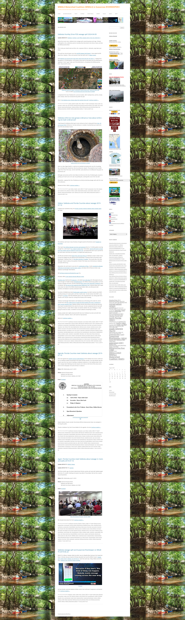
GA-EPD (73, 103)
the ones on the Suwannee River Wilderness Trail (78, 285)
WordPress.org (112, 395)
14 (119, 374)
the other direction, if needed (81, 259)
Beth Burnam (81, 323)
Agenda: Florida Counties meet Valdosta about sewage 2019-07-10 (80, 354)
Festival (121, 307)
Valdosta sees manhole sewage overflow (70, 560)
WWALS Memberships (114, 49)
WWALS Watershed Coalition (77, 108)
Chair (93, 323)
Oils (93, 105)
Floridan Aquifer (121, 309)
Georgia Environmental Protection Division (83, 105)
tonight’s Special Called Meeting (76, 358)
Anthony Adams (74, 323)
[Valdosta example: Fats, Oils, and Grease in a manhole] (80, 161)
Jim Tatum (64, 328)
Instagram (113, 217)
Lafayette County (93, 328)
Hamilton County (94, 327)
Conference (70, 321)
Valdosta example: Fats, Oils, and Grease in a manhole (80, 163)
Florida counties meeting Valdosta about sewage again (88, 208)
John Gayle (68, 328)
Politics (72, 189)
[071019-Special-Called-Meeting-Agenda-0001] (80, 416)
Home (59, 13)
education (60, 327)
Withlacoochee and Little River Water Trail (91, 107)
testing (95, 598)
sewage (95, 190)
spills (96, 335)
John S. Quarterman (116, 314)
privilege (63, 333)
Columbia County (99, 323)
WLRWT (68, 108)
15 (122, 374)
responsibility (76, 333)
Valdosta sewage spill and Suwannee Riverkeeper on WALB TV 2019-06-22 (79, 551)
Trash (79, 189)
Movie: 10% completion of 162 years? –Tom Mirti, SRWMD (80, 516)
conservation (91, 189)
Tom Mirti (100, 339)
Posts (76, 13)
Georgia (73, 596)
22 (122, 376)
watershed (65, 448)
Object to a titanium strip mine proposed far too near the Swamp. (117, 85)
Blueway (70, 594)
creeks (69, 103)
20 (117, 376)
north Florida (77, 332)
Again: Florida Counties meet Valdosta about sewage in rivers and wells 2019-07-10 (80, 460)
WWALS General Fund (114, 110)
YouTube (113, 221)
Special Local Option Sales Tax (88, 335)
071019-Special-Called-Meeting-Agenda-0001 (80, 417)
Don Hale (89, 325)
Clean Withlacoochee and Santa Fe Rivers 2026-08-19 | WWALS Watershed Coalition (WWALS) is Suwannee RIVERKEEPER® (118, 278)
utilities (98, 598)
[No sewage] (80, 584)
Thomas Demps (94, 339)
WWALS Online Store (114, 168)
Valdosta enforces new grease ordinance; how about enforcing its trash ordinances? (80, 119)
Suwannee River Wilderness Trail (65, 339)
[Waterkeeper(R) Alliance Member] (112, 204)
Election (80, 523)
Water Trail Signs (113, 116)
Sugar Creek (73, 598)
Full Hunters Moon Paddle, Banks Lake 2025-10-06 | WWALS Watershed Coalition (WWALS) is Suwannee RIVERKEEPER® (118, 286)
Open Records (93, 332)
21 (119, 376)
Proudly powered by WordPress (64, 614)
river (99, 105)
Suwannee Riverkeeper (66, 107)
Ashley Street (96, 594)
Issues (104, 13)
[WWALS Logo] (114, 196)
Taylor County (87, 339)
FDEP (116, 307)
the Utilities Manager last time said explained (75, 247)
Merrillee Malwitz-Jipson (69, 332)
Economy (76, 321)
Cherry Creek (97, 103)
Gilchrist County (83, 327)
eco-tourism (94, 325)
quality (95, 105)
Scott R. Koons (68, 335)
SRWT (111, 333)
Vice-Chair (88, 340)
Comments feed (112, 393)
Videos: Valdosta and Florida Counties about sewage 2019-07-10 (79, 204)
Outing (86, 321)
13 (117, 374)
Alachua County (61, 323)
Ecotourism (74, 280)
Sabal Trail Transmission (116, 326)
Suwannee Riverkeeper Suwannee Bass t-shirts (114, 165)
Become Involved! (67, 13)
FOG (69, 105)
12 (114, 374)
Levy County (77, 330)
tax (83, 339)
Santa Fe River (113, 327)
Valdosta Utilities (75, 107)
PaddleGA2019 (99, 332)
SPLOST (99, 335)
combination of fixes (84, 266)
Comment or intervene (114, 102)
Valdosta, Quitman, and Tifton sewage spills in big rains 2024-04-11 (84, 38)
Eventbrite (111, 212)
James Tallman (97, 436)
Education (80, 321)
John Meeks (73, 328)
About (110, 13)
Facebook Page (114, 215)
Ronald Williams (61, 335)
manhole (62, 190)
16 (125, 374)
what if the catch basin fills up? (79, 255)
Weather (112, 344)
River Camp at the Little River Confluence (90, 283)
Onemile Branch (85, 332)
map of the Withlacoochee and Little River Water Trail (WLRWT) (84, 91)
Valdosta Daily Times (79, 340)
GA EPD (71, 105)
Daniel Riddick (72, 325)
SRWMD (59, 337)
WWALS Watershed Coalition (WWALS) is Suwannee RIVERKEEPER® (89, 7)
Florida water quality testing (80, 292)
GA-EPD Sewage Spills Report (84, 53)
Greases (100, 189)
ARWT (117, 302)
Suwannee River (76, 337)
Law (69, 189)
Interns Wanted (113, 36)
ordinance (68, 190)
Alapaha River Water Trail (116, 301)
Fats (66, 105)
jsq (92, 108)
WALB (66, 599)
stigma (63, 337)
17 (109, 376)
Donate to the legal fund (115, 149)
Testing (83, 594)
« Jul (110, 381)
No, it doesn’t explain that (77, 249)
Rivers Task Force (96, 333)
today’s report (92, 55)
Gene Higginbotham (75, 327)
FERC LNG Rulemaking (114, 90)
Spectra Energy (113, 332)
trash (73, 192)
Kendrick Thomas (86, 328)
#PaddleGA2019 (78, 281)
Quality (76, 103)
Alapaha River (68, 323)
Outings (82, 13)
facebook (63, 379)
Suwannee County (69, 337)
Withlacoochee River (62, 108)
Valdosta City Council (79, 192)
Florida (66, 327)
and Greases (91, 103)
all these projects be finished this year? (69, 273)
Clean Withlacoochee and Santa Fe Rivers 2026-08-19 (118, 260)
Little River (82, 330)
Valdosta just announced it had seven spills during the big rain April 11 (77, 58)
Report (98, 13)
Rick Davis (82, 333)
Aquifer (111, 302)
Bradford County (88, 323)
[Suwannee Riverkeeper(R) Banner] (114, 200)
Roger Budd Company (82, 190)
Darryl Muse (78, 325)
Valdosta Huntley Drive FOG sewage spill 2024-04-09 (77, 34)
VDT (85, 340)
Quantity (112, 325)
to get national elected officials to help (74, 276)
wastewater (96, 340)
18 (112, 376)
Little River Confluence (90, 330)
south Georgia (78, 335)
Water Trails (90, 13)
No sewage (80, 586)
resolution (71, 333)
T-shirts (111, 151)
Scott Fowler (90, 190)
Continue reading (94, 100)
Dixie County (84, 325)
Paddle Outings (113, 40)
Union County (67, 340)
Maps (116, 13)
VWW (82, 103)
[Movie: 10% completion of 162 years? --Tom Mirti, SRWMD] (80, 515)
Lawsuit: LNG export (114, 134)
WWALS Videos (71, 464)
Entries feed (111, 392)
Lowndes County (115, 316)
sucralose (65, 295)
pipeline (112, 323)
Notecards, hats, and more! (115, 176)
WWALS (71, 342)
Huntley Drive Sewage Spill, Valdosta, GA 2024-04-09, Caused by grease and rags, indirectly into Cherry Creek (80, 90)
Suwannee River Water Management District (90, 337)
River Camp (89, 333)
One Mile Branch (90, 596)
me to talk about (86, 280)
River (80, 103)
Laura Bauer (69, 330)
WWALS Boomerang (77, 342)
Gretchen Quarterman (115, 311)
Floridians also (61, 280)
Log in (110, 390)
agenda (71, 468)
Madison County (98, 330)
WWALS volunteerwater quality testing (114, 60)
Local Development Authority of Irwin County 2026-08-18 (117, 250)
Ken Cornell (79, 328)
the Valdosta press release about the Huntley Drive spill (74, 100)
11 (112, 374)
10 (109, 374)
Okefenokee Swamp (114, 321)
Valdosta (72, 340)
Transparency (61, 340)
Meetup (115, 219)
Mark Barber (60, 332)
